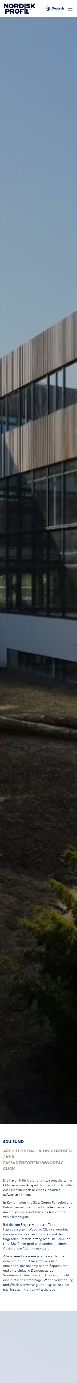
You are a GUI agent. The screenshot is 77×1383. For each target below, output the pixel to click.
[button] (58, 8)
